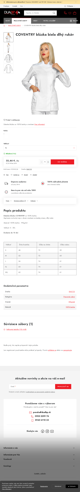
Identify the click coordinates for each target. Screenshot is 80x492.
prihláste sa (52, 350)
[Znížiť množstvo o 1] (41, 162)
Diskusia (33, 201)
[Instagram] (47, 431)
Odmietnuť (58, 486)
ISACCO (29, 169)
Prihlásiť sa (63, 387)
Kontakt (15, 6)
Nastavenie (44, 486)
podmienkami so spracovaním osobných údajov (40, 392)
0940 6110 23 (42, 420)
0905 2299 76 (66, 13)
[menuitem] (8, 21)
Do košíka (62, 162)
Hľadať (54, 13)
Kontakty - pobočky (40, 474)
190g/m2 (71, 302)
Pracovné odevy (69, 297)
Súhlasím (73, 486)
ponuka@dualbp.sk (42, 412)
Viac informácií (39, 124)
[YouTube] (52, 431)
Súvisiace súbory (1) (20, 201)
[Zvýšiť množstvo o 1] (48, 162)
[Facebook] (42, 431)
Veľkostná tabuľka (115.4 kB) (16, 329)
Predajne (6, 6)
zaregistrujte (67, 350)
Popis (7, 201)
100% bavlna (70, 307)
